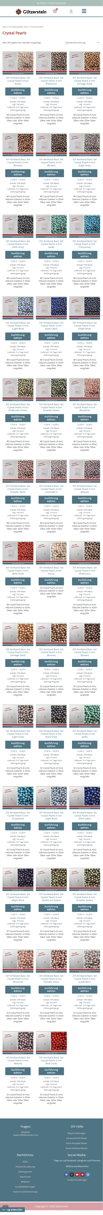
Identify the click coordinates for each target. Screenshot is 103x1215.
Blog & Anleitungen (77, 1133)
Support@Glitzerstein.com (25, 1135)
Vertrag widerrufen (12, 1209)
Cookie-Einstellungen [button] (77, 1179)
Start (5, 26)
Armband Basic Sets (18, 26)
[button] (5, 1207)
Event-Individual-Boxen (76, 1148)
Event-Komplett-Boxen (76, 1143)
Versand (20, 104)
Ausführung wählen (18, 91)
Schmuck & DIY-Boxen (76, 1138)
